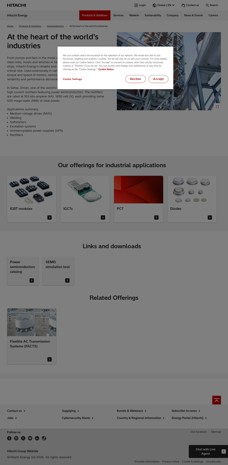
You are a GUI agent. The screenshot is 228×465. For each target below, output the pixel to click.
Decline (135, 78)
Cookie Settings (72, 79)
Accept (158, 78)
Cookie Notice (106, 69)
